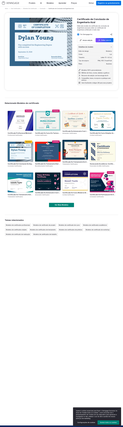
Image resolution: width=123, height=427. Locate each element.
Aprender (62, 3)
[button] (86, 40)
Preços (74, 3)
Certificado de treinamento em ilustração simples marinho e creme (75, 162)
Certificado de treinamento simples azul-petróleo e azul (20, 194)
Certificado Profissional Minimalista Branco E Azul (20, 133)
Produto (32, 3)
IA (41, 3)
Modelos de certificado (30, 8)
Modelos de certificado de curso (69, 225)
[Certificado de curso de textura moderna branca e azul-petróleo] (48, 121)
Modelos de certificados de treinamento (43, 230)
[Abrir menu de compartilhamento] (111, 34)
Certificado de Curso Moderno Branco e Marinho (75, 193)
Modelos (50, 3)
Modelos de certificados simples (16, 230)
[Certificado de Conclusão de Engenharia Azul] (20, 151)
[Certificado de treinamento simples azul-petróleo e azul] (20, 182)
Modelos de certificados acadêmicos (95, 225)
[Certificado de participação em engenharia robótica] (102, 182)
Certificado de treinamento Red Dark (48, 164)
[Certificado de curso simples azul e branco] (102, 121)
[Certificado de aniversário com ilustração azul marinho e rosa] (48, 181)
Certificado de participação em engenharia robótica (102, 194)
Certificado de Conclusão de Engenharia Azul (20, 164)
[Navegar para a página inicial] (10, 3)
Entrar (91, 3)
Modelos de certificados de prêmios (70, 230)
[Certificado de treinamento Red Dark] (48, 151)
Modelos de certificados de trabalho (45, 234)
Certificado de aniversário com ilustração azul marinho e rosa (48, 193)
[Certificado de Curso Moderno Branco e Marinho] (75, 180)
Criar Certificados (16, 8)
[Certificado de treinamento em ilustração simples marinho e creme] (75, 150)
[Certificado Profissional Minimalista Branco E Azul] (20, 121)
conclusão (43, 8)
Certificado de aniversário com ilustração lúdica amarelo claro (75, 131)
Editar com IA (106, 40)
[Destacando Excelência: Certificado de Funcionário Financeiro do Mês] (102, 151)
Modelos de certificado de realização (18, 234)
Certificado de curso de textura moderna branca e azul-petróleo (48, 133)
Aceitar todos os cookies (108, 422)
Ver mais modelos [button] (61, 205)
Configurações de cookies (86, 422)
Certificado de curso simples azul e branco (102, 133)
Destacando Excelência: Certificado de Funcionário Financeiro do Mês (102, 164)
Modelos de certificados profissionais (18, 225)
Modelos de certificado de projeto (44, 225)
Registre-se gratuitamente (109, 3)
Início (6, 8)
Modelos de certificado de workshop (97, 230)
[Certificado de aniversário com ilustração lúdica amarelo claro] (75, 120)
